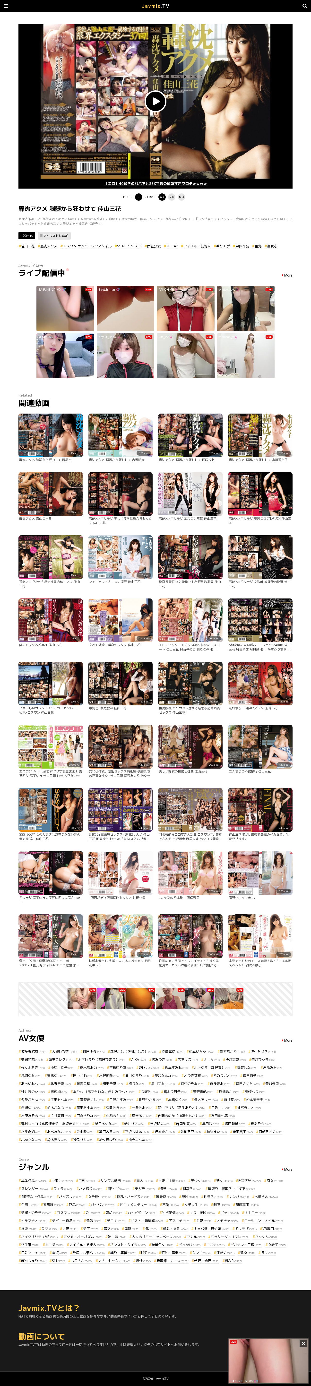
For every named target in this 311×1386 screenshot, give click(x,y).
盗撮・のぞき (36, 1212)
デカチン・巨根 (246, 1244)
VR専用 (272, 1228)
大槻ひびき (64, 1051)
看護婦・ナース (172, 1260)
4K (151, 1228)
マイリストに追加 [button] (55, 236)
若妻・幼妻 (206, 1260)
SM (58, 1260)
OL (93, 1212)
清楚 (143, 1260)
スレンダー (34, 1188)
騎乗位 (166, 1196)
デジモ (145, 1188)
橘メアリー (206, 1099)
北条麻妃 (31, 1131)
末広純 (59, 1091)
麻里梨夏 (186, 1123)
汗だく (225, 1252)
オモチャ (228, 1220)
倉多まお (220, 1083)
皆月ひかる (263, 1059)
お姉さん (266, 1196)
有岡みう (116, 1107)
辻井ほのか (33, 1091)
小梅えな (31, 1139)
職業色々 (162, 1244)
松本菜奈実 (258, 1099)
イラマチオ (33, 1220)
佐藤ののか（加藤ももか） (182, 1115)
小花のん (116, 1115)
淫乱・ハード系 (133, 1196)
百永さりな (88, 1115)
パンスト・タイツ (128, 1244)
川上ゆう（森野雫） (213, 1067)
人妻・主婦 (171, 1180)
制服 (221, 1204)
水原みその (33, 1115)
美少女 (201, 1180)
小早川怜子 (62, 1067)
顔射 (189, 1196)
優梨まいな (92, 1099)
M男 (148, 1252)
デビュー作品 (66, 1220)
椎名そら (261, 1123)
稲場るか (229, 1091)
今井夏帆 (61, 1115)
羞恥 (93, 1220)
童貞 (59, 1252)
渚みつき (162, 1059)
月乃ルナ (221, 1107)
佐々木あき (33, 1067)
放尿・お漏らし (89, 1252)
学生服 (30, 1244)
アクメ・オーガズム (82, 1236)
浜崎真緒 (172, 1051)
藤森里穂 (87, 1083)
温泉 (247, 1252)
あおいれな (33, 1083)
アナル (196, 1236)
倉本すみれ (177, 1067)
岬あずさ (165, 1131)
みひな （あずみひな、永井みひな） (104, 1091)
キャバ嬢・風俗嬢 (211, 1228)
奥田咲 (210, 1123)
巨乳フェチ (33, 1252)
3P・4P (172, 246)
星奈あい (142, 1115)
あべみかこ (59, 1131)
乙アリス (188, 1059)
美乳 (168, 1188)
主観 (203, 1220)
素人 (144, 1180)
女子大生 (196, 1204)
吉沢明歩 (160, 1123)
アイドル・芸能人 (197, 246)
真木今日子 (175, 1091)
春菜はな (247, 1067)
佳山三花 (28, 246)
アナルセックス (114, 1260)
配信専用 (247, 1204)
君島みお (273, 1067)
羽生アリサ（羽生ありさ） (182, 1107)
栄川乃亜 (191, 1131)
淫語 (131, 1228)
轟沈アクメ (48, 246)
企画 (29, 1204)
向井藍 (232, 1099)
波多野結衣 (33, 1051)
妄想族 (53, 1204)
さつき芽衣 (196, 1075)
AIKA (138, 1059)
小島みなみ (140, 1139)
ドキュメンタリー (138, 1204)
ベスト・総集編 (147, 1220)
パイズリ (70, 1196)
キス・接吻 (202, 1212)
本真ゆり (178, 1099)
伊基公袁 (154, 246)
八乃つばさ (225, 1075)
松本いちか (201, 1051)
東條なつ (255, 1091)
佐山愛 (85, 1131)
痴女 (275, 1180)
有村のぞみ (192, 1083)
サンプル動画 (116, 1180)
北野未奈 (61, 1083)
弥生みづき (263, 1051)
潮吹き (272, 246)
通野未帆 (203, 1091)
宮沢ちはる (137, 1131)
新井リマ (134, 1123)
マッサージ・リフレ (230, 1236)
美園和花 (32, 1059)
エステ (215, 1244)
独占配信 (173, 1212)
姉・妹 (117, 1236)
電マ (111, 1228)
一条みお (142, 1107)
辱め (114, 1212)
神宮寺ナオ (249, 1107)
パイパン (102, 1204)
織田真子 (243, 1131)
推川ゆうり (137, 1075)
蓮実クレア (60, 1059)
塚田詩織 (235, 1123)
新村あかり (232, 1051)
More (288, 275)
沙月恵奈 (235, 1059)
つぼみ (149, 1091)
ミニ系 (54, 1244)
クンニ (201, 1252)
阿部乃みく (270, 1131)
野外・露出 (174, 1252)
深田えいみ (248, 1083)
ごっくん (266, 1236)
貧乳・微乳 (175, 1228)
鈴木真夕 (57, 1139)
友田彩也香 (223, 1115)
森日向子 (253, 1075)
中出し (62, 1180)
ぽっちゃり (33, 1260)
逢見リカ (83, 1139)
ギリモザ (223, 246)
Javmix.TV (161, 1379)
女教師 (277, 1244)
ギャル (229, 1212)
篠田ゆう (94, 1051)
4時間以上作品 (37, 1196)
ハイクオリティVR (39, 1236)
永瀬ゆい (31, 1107)
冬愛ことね (33, 1099)
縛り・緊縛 (123, 1252)
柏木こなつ (59, 1107)
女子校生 (99, 1196)
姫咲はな (149, 1067)
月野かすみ (121, 1099)
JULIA (212, 1059)
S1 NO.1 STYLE (129, 246)
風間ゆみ (31, 1075)
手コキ (116, 1220)
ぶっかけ (190, 1244)
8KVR (233, 1260)
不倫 (170, 1204)
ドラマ (214, 1196)
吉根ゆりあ (121, 1067)
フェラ (63, 1188)
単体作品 (242, 246)
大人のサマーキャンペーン (156, 1236)
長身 (268, 1252)
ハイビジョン (142, 1212)
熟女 (224, 1180)
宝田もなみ (62, 1099)
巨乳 (258, 246)
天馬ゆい (57, 1075)
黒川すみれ (163, 1083)
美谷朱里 (275, 1083)
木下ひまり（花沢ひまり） (102, 1059)
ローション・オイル (263, 1220)
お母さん (82, 1260)
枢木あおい (92, 1067)
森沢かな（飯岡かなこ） (133, 1051)
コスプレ (68, 1212)
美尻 (90, 1228)
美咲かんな (166, 1075)
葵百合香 (109, 1131)
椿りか (137, 1083)
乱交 (49, 1228)
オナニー (255, 1212)
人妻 (70, 1228)
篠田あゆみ (88, 1107)
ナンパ (239, 1196)
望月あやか (107, 1123)
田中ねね (83, 1075)
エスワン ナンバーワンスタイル (87, 246)
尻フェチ (179, 1220)
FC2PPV (249, 1180)
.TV (156, 6)
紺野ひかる (151, 1099)
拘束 (28, 1228)
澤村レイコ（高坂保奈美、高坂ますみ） (55, 1123)
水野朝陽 (109, 1075)
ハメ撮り (90, 1188)
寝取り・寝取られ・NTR (231, 1188)
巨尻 (77, 1204)
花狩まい (217, 1131)
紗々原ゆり (111, 1139)
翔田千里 (113, 1083)
